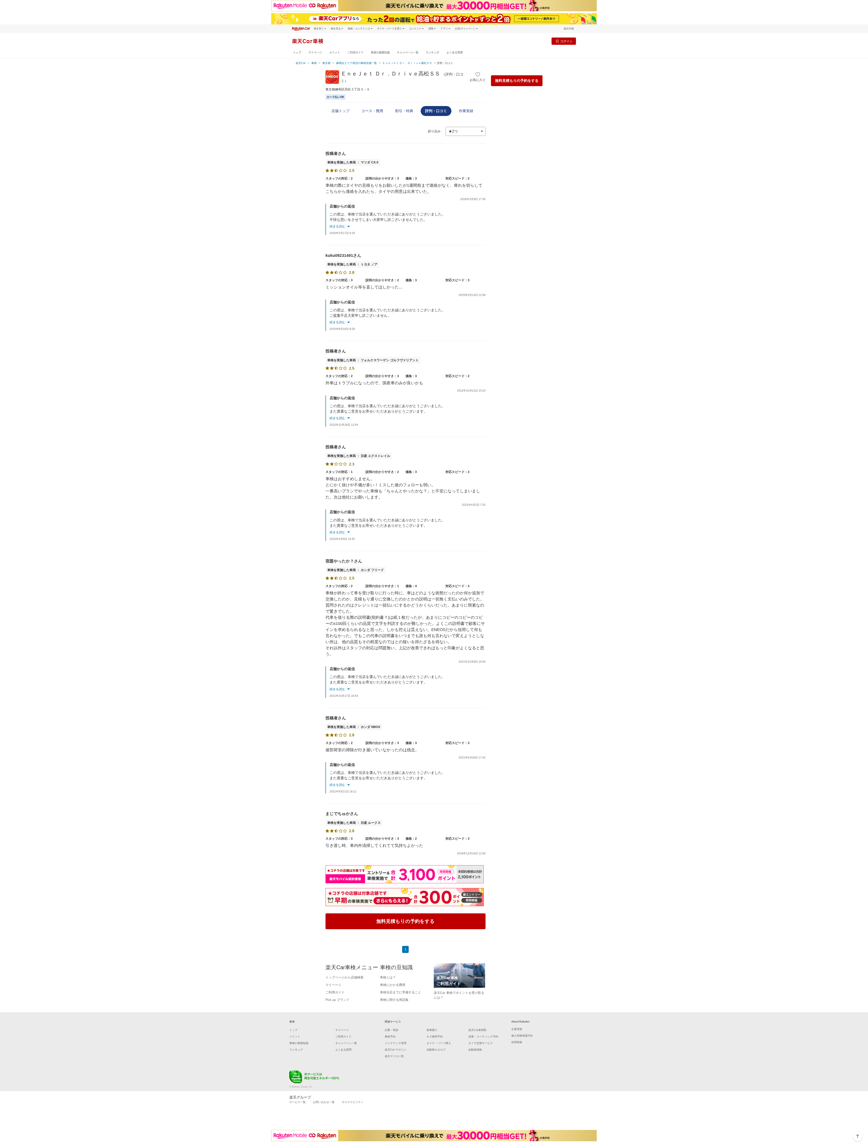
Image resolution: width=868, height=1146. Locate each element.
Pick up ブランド (337, 1000)
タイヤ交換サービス (480, 1043)
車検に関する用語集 (394, 1000)
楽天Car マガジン (395, 1049)
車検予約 (390, 1036)
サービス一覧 (297, 1102)
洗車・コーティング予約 (483, 1036)
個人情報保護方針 (522, 1035)
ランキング (432, 52)
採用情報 (516, 1042)
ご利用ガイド (355, 52)
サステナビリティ (352, 1102)
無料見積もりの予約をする (516, 81)
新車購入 (432, 1030)
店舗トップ (340, 111)
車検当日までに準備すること (400, 992)
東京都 (326, 63)
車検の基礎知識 (380, 52)
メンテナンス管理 (395, 1043)
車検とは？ (388, 977)
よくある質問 (454, 52)
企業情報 (516, 1029)
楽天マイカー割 (394, 1056)
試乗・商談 (391, 1030)
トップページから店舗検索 (344, 977)
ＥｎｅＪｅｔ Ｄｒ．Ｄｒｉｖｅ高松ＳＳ (407, 63)
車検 (314, 63)
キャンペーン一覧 (407, 52)
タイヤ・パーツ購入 (439, 1043)
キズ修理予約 (435, 1036)
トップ (297, 52)
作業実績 (466, 111)
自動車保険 (475, 1049)
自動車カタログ (436, 1049)
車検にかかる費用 (392, 985)
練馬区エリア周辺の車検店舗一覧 (356, 63)
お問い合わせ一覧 (324, 1102)
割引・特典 (404, 111)
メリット (334, 52)
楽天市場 (569, 28)
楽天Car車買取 (477, 1030)
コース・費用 (372, 111)
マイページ (315, 52)
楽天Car (301, 63)
